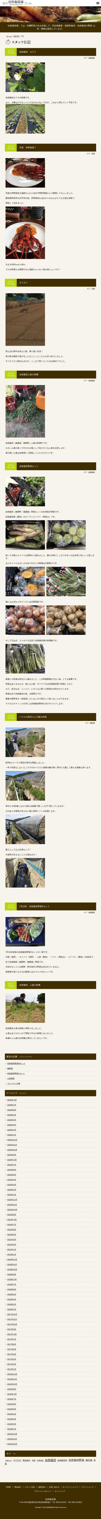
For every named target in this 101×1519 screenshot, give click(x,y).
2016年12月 (12, 1374)
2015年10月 (12, 1444)
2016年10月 (12, 1384)
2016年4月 (11, 1414)
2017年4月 (11, 1354)
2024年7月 (11, 1225)
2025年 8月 (12, 1160)
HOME (8, 1487)
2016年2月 (11, 1424)
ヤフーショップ (87, 1487)
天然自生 (40, 1460)
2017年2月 (11, 1364)
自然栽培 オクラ (27, 52)
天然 (93, 153)
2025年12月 (12, 1140)
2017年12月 (12, 1314)
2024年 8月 (12, 1220)
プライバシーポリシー (42, 1491)
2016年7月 (11, 1399)
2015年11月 (12, 1439)
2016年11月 (12, 1379)
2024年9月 (11, 1215)
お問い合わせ (54, 1487)
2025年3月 (11, 1185)
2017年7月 (11, 1339)
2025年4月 (11, 1180)
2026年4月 (11, 1120)
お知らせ (8, 1460)
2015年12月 (12, 1434)
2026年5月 (11, 1115)
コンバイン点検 (13, 1083)
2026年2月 (11, 1130)
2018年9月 (11, 1274)
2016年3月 (11, 1419)
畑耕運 (10, 1068)
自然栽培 (92, 58)
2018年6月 (11, 1289)
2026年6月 (11, 1110)
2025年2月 (11, 1190)
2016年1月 (11, 1429)
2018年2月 (11, 1304)
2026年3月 (11, 1125)
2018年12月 (12, 1259)
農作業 (92, 723)
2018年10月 (12, 1269)
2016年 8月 (12, 1394)
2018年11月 (12, 1264)
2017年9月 (11, 1329)
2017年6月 (11, 1344)
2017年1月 (11, 1369)
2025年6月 (11, 1170)
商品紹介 (27, 1460)
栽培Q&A (42, 1487)
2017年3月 (11, 1359)
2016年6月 (11, 1404)
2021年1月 (11, 1249)
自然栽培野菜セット (28, 466)
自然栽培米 (62, 1460)
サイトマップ (60, 1491)
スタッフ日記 (30, 1487)
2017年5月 (11, 1349)
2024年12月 (12, 1200)
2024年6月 (11, 1230)
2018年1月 (11, 1309)
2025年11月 (12, 1145)
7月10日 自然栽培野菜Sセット (34, 906)
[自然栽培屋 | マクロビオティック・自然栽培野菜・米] (17, 5)
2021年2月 (11, 1244)
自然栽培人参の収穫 (28, 374)
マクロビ (17, 1460)
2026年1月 (11, 1135)
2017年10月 (12, 1324)
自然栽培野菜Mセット (16, 1063)
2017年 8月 (12, 1334)
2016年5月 (11, 1409)
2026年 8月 (12, 1100)
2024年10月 (12, 1210)
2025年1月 (11, 1195)
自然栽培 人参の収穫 (29, 985)
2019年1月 (11, 1254)
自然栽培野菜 (76, 1460)
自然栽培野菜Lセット (16, 1073)
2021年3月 (11, 1240)
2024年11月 (12, 1205)
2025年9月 (11, 1155)
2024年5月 (11, 1235)
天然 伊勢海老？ (27, 147)
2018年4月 (11, 1299)
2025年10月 (12, 1150)
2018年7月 (11, 1284)
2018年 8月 (12, 1279)
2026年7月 (11, 1105)
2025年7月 (11, 1165)
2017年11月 (12, 1319)
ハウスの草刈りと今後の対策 (33, 717)
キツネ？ (23, 283)
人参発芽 (11, 1078)
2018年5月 (11, 1294)
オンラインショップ (70, 1487)
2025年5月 (11, 1175)
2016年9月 (11, 1389)
